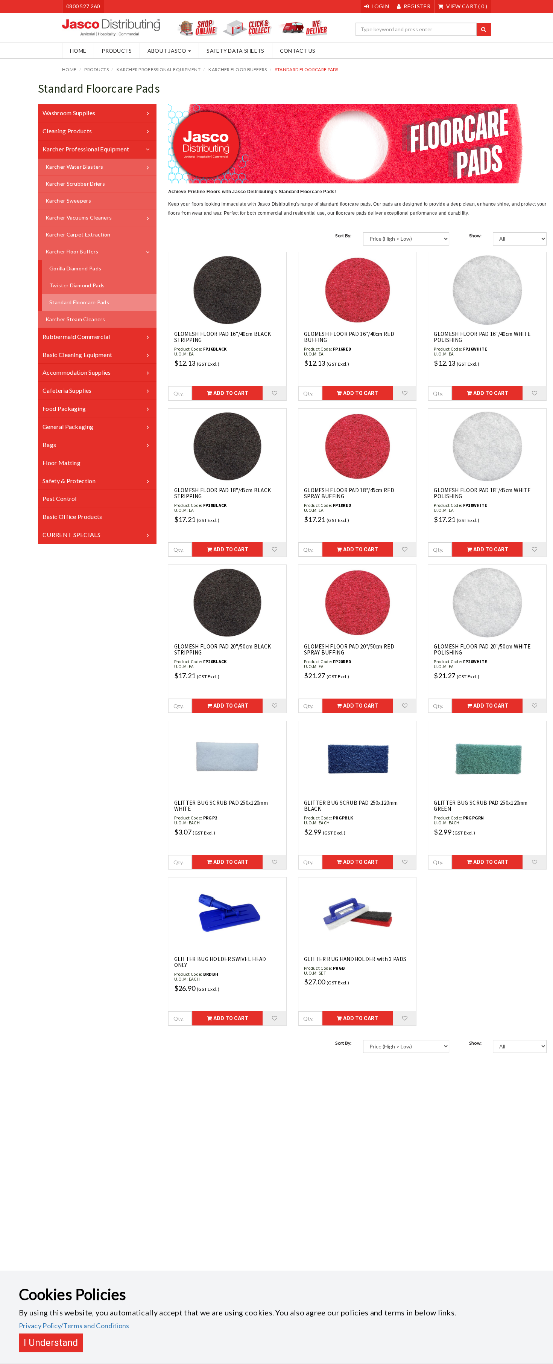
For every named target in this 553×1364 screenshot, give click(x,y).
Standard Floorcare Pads (307, 69)
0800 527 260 (83, 6)
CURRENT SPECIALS (71, 534)
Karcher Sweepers (68, 200)
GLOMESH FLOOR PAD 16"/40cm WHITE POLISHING (482, 337)
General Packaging (68, 426)
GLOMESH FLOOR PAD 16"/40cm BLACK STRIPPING (222, 337)
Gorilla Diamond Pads (75, 268)
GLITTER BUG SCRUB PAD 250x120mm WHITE (221, 806)
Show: (475, 235)
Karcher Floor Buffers (237, 69)
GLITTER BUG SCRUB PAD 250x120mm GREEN (480, 806)
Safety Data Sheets (235, 50)
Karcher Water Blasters (74, 166)
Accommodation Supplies (77, 372)
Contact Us (298, 50)
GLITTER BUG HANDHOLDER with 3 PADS (355, 959)
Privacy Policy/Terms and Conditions (74, 1325)
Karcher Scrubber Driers (75, 183)
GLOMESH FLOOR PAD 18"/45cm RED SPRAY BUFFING (349, 493)
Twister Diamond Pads (77, 285)
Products (117, 50)
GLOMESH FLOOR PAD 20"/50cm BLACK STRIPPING (222, 649)
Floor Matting (62, 462)
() (466, 6)
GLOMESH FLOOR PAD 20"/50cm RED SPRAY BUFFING (349, 649)
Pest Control (60, 498)
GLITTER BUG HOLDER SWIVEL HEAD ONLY (220, 962)
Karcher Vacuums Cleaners (79, 217)
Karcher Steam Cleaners (75, 319)
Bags (49, 444)
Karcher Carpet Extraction (78, 234)
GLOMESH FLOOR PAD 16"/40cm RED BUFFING (349, 337)
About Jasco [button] (167, 50)
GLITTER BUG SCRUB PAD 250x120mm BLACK (351, 806)
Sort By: (343, 235)
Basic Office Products (72, 516)
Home (78, 50)
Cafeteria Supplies (67, 390)
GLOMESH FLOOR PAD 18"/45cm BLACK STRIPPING (222, 493)
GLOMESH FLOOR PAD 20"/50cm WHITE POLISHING (482, 649)
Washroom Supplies (69, 112)
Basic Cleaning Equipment (77, 354)
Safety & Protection (69, 480)
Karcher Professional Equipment (159, 69)
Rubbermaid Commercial (76, 336)
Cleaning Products (67, 130)
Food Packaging (64, 408)
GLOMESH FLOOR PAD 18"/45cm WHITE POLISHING (482, 493)
